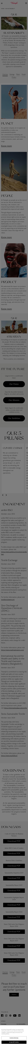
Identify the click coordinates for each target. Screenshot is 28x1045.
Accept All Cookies (14, 1042)
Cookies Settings (14, 1037)
